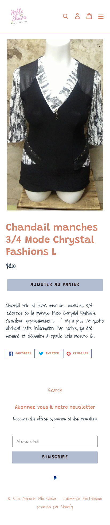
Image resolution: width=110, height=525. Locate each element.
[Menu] (101, 16)
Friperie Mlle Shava (39, 498)
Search (55, 390)
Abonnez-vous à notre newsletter (55, 407)
